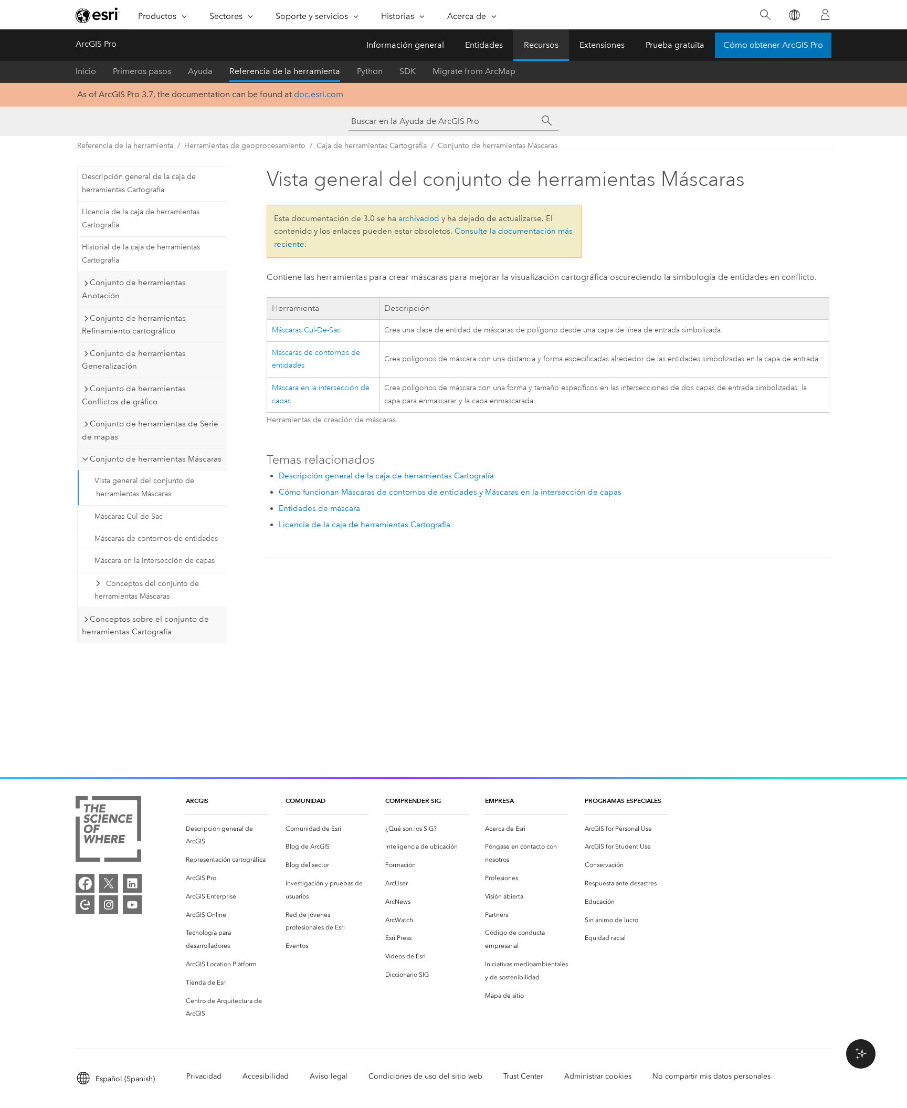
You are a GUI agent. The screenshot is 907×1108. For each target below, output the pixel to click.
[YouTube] (132, 904)
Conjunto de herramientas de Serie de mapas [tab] (150, 430)
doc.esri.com (318, 94)
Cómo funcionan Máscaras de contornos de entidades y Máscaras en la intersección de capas (450, 492)
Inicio (86, 71)
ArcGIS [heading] (197, 800)
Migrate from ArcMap (474, 71)
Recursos (541, 45)
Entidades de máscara (319, 508)
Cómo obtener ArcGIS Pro (773, 45)
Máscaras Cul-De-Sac (306, 330)
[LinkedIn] (132, 883)
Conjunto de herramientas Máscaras (497, 145)
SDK (407, 71)
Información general (405, 45)
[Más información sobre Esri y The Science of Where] (108, 831)
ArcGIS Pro (96, 44)
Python (370, 71)
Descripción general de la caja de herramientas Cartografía (139, 183)
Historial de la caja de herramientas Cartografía (141, 254)
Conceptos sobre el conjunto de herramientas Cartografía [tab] (145, 625)
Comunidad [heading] (305, 800)
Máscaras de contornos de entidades (156, 538)
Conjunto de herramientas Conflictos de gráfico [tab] (134, 395)
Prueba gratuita (675, 45)
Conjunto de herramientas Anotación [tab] (134, 289)
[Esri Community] (85, 904)
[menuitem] (227, 835)
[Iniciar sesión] (825, 14)
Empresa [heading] (499, 800)
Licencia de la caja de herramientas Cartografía (140, 218)
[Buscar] (765, 15)
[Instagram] (108, 904)
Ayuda (200, 71)
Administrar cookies (597, 1076)
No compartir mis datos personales (711, 1076)
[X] (108, 883)
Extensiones (602, 45)
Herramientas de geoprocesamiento (244, 145)
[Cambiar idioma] (793, 15)
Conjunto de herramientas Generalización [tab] (134, 360)
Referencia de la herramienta (284, 71)
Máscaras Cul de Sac (128, 516)
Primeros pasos (142, 71)
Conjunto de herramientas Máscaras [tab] (156, 459)
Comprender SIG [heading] (413, 800)
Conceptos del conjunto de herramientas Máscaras (146, 590)
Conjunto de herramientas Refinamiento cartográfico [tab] (134, 324)
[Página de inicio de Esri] (98, 15)
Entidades (484, 45)
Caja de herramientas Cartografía (372, 145)
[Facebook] (85, 883)
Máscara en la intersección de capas (154, 560)
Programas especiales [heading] (623, 800)
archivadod (418, 218)
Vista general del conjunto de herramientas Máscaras (144, 487)
